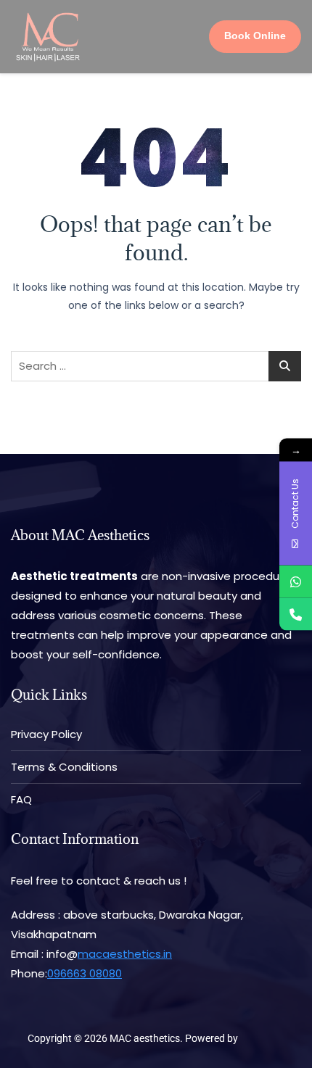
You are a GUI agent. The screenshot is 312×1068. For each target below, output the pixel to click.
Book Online (255, 35)
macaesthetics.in (125, 953)
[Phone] (295, 613)
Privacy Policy (46, 734)
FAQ (21, 799)
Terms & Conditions (64, 766)
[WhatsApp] (295, 581)
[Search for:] (156, 366)
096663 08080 (84, 973)
